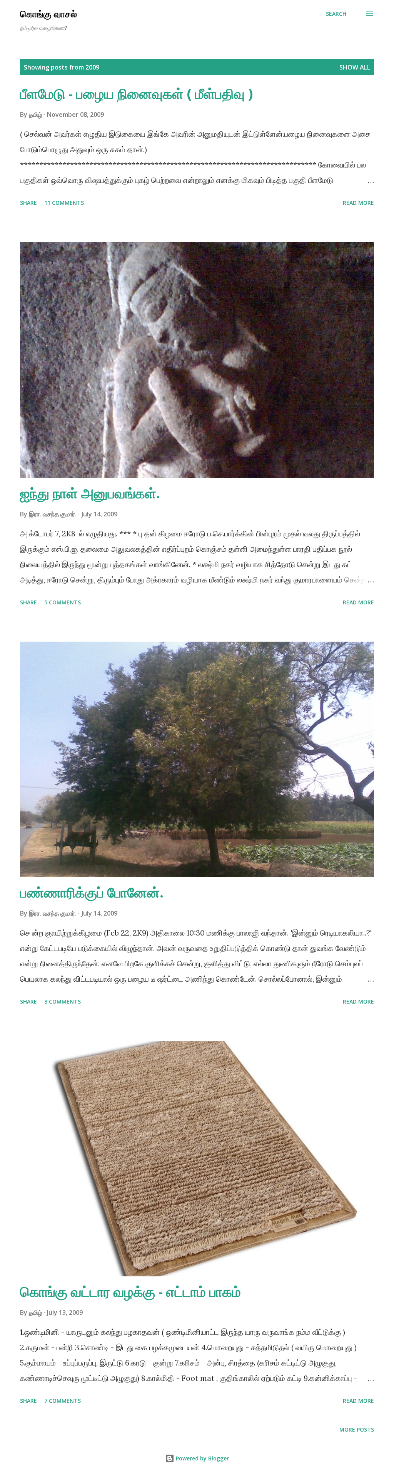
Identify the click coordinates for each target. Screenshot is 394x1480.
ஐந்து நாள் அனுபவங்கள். (90, 493)
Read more (358, 202)
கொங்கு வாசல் (48, 13)
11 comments (64, 202)
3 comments (62, 1001)
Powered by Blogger (201, 1458)
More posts (356, 1429)
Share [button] (28, 202)
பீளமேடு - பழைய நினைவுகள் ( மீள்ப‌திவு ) (136, 93)
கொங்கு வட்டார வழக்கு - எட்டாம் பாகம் (130, 1291)
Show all (354, 67)
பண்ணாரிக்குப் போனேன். (92, 892)
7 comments (62, 1400)
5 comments (62, 602)
